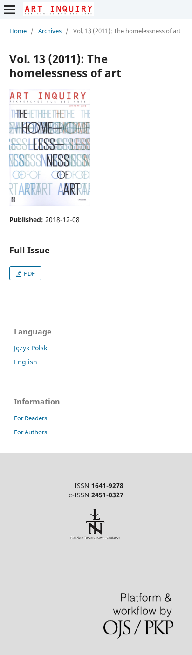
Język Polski (31, 347)
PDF (28, 273)
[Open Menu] (9, 9)
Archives (50, 31)
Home (18, 31)
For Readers (30, 418)
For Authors (30, 432)
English (25, 361)
